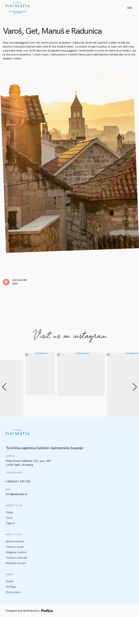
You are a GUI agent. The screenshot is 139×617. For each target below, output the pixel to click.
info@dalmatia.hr (17, 494)
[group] (40, 374)
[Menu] (129, 7)
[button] (4, 387)
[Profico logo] (47, 610)
